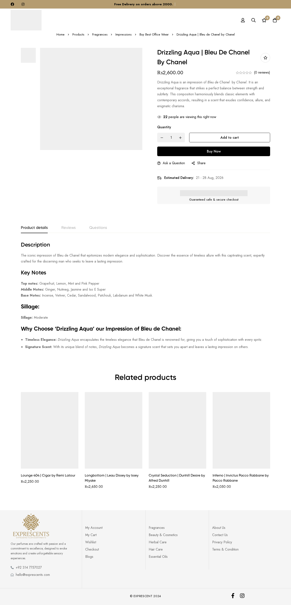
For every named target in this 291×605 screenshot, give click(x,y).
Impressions (123, 34)
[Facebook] (232, 595)
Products (78, 34)
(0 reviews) (262, 72)
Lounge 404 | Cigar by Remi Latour (48, 475)
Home (60, 34)
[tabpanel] (145, 297)
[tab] (34, 228)
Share (201, 163)
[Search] (253, 20)
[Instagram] (242, 595)
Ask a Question (174, 163)
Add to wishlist (265, 58)
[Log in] (243, 20)
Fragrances (100, 34)
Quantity (164, 127)
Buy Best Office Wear (154, 34)
